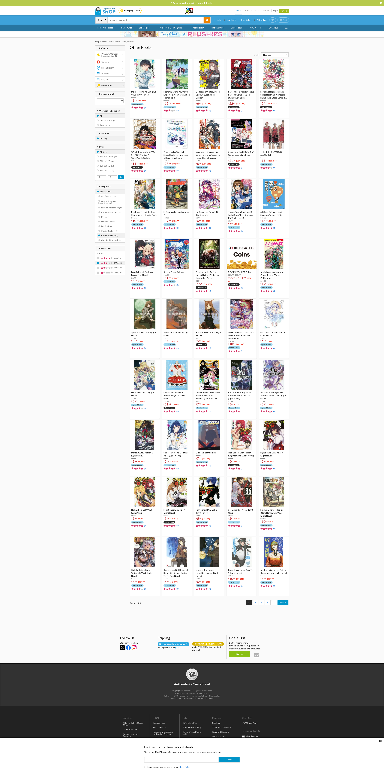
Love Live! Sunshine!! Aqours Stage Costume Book (175, 395)
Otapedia (265, 10)
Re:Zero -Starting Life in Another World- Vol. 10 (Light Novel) (239, 395)
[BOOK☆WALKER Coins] (241, 254)
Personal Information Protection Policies (163, 733)
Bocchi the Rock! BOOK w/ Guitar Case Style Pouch (241, 153)
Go (120, 177)
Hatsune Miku (218, 28)
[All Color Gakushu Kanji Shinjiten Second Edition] (274, 194)
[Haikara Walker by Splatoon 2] (177, 194)
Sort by (257, 55)
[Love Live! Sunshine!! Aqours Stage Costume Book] (177, 375)
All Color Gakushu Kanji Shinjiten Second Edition (271, 213)
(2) (145, 171)
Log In (275, 10)
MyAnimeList (252, 736)
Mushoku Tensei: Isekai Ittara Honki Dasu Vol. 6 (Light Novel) (271, 512)
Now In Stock (255, 28)
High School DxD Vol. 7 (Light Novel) (174, 511)
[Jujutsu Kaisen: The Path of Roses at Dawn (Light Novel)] (274, 552)
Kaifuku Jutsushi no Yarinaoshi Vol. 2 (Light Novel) (141, 573)
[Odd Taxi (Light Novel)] (209, 435)
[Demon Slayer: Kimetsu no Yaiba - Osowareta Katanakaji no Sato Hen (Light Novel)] (209, 375)
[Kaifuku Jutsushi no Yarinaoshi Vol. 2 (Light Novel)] (145, 552)
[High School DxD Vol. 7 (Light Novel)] (177, 492)
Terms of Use (159, 723)
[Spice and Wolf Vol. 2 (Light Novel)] (177, 314)
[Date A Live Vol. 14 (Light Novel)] (145, 375)
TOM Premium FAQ (192, 727)
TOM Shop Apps (250, 723)
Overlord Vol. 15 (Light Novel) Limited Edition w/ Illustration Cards (207, 275)
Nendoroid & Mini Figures (171, 28)
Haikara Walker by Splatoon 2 (176, 213)
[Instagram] (134, 647)
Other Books (141, 47)
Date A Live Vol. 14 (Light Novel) (143, 394)
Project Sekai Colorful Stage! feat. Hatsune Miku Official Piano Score (176, 155)
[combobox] (156, 20)
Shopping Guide (132, 10)
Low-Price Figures (105, 28)
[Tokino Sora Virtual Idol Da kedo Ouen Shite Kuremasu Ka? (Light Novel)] (241, 194)
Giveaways (273, 28)
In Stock (105, 73)
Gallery (255, 10)
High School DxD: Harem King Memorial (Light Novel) (241, 454)
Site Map (216, 723)
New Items (231, 20)
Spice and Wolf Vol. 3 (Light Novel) (144, 334)
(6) (274, 586)
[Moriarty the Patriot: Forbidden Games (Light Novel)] (209, 552)
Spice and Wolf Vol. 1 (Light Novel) (208, 334)
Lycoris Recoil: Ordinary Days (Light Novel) (142, 273)
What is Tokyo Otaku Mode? (133, 724)
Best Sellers (246, 20)
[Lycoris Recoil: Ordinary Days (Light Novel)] (145, 254)
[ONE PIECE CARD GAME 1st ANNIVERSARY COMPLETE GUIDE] (145, 134)
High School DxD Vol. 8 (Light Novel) (141, 511)
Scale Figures (144, 28)
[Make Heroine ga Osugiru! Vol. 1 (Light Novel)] (177, 435)
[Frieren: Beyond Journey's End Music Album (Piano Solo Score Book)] (177, 74)
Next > (283, 602)
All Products (262, 20)
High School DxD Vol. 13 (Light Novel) (271, 454)
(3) (177, 285)
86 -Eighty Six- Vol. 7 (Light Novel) (240, 511)
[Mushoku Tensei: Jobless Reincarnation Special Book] (145, 194)
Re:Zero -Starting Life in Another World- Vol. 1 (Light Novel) (273, 395)
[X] (122, 647)
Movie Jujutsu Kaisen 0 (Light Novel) (142, 454)
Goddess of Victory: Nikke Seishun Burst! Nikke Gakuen (208, 94)
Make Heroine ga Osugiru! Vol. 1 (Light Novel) (176, 454)
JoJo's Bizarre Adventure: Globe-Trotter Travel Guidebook (272, 275)
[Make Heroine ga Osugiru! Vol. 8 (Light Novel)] (145, 74)
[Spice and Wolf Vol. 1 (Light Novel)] (209, 314)
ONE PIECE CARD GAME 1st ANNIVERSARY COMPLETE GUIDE (143, 155)
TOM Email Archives (221, 727)
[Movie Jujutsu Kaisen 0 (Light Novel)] (145, 435)
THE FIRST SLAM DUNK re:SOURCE (271, 153)
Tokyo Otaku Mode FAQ (192, 733)
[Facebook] (128, 647)
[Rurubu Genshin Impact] (177, 254)
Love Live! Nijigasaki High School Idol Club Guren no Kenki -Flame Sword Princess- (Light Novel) (208, 155)
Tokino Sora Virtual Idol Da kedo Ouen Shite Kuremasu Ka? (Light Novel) (241, 215)
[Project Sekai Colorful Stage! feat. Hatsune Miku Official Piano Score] (177, 134)
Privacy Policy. (184, 767)
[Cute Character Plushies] (192, 34)
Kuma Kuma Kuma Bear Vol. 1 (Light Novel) (241, 571)
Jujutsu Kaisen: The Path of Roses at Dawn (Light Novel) (273, 571)
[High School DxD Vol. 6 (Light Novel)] (209, 492)
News (246, 10)
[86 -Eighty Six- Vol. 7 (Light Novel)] (241, 492)
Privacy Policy (159, 727)
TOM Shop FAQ (190, 723)
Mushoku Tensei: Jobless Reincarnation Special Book (144, 213)
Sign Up (284, 11)
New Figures (126, 28)
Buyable (105, 79)
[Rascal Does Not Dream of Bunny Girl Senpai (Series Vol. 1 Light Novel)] (177, 552)
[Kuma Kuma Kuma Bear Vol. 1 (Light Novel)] (241, 552)
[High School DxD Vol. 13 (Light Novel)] (274, 435)
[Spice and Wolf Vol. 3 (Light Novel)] (145, 314)
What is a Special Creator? (220, 737)
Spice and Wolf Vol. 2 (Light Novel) (176, 334)
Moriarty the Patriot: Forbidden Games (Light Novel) (207, 573)
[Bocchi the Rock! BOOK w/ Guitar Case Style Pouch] (241, 134)
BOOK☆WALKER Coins (239, 272)
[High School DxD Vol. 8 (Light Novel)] (145, 492)
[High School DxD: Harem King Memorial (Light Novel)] (241, 435)
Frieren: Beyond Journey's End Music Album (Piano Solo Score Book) (177, 94)
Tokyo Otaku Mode (189, 10)
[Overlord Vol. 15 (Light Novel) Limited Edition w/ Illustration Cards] (209, 254)
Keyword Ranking (220, 732)
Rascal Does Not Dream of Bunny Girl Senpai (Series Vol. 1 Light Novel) (176, 573)
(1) (145, 107)
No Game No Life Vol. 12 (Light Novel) (207, 213)
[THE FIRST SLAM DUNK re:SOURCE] (274, 134)
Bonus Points (236, 28)
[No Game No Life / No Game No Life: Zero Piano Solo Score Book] (241, 314)
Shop (238, 10)
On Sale (105, 62)
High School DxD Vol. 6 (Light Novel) (206, 511)
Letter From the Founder (130, 735)
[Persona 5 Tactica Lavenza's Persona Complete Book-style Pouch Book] (241, 74)
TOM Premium (130, 729)
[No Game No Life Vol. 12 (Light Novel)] (209, 194)
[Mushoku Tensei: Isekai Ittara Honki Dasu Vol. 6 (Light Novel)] (274, 492)
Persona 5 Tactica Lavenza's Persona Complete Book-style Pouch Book (241, 94)
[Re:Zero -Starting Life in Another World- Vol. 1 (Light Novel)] (274, 375)
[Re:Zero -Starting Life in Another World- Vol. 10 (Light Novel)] (241, 375)
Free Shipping (198, 28)
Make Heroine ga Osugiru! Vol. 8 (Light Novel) (143, 93)
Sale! (219, 20)
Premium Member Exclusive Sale (109, 54)
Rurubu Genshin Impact (175, 272)
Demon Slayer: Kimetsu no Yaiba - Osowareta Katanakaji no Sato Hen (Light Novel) (208, 395)
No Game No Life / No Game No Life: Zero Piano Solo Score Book (241, 335)
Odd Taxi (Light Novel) (206, 452)
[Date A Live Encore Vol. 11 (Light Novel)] (274, 314)
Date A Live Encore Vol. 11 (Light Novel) (272, 334)
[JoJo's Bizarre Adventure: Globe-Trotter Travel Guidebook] (274, 254)
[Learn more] (115, 56)
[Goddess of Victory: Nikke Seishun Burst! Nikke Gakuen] (209, 74)
